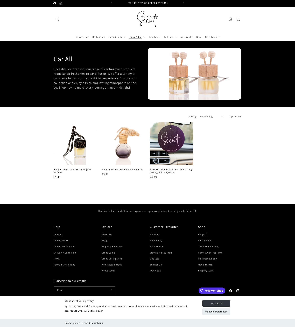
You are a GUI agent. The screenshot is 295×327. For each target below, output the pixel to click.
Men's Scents (205, 264)
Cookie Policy (61, 240)
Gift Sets (154, 258)
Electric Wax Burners (161, 252)
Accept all (216, 303)
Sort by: (192, 116)
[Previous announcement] (111, 3)
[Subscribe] (111, 290)
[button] (57, 19)
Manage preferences (216, 311)
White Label (108, 270)
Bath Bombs (156, 246)
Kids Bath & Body (207, 258)
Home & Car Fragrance (210, 252)
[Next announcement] (184, 3)
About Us (107, 234)
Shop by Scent (206, 270)
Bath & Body (205, 240)
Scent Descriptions (112, 258)
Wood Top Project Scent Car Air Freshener (122, 169)
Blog (104, 240)
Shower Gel (156, 264)
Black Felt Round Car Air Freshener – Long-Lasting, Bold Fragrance (171, 171)
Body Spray (156, 240)
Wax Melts (155, 270)
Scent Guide (108, 252)
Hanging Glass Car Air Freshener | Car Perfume (72, 171)
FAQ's (57, 258)
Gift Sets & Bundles (208, 246)
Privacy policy (72, 322)
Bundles (154, 234)
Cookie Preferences (64, 246)
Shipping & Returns (112, 246)
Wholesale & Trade (112, 264)
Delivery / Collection (65, 252)
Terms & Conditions (92, 322)
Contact (58, 234)
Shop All (202, 234)
